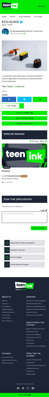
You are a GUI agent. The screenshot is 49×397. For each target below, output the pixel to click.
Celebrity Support (7, 309)
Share (5, 95)
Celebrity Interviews (8, 312)
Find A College (16, 257)
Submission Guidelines (33, 334)
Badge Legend (30, 374)
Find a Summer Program (19, 264)
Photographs (24, 17)
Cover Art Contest (7, 357)
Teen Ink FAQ (6, 315)
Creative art (19, 86)
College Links (30, 362)
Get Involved (30, 343)
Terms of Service (7, 321)
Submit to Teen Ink (17, 250)
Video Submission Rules (34, 337)
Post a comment (23, 113)
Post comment (39, 228)
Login (43, 210)
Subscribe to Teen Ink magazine (36, 346)
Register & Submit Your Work (35, 329)
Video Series (30, 371)
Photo (12, 17)
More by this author (17, 33)
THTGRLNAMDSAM (12, 176)
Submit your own (24, 123)
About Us (5, 301)
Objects (10, 86)
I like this (14, 106)
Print (5, 91)
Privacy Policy (6, 318)
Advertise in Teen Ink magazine (36, 301)
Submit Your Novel (32, 331)
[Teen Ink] (12, 6)
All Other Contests (8, 363)
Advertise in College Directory (35, 306)
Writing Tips (30, 340)
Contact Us (5, 303)
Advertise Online (31, 312)
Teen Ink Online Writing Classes (36, 365)
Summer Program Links (33, 360)
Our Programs (6, 306)
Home (4, 17)
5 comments (8, 182)
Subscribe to (22, 243)
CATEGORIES (24, 395)
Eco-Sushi (38, 17)
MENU (41, 6)
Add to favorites (24, 118)
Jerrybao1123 (19, 31)
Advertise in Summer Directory (36, 309)
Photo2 (6, 171)
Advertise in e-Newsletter (34, 315)
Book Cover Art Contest (9, 360)
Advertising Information (34, 303)
